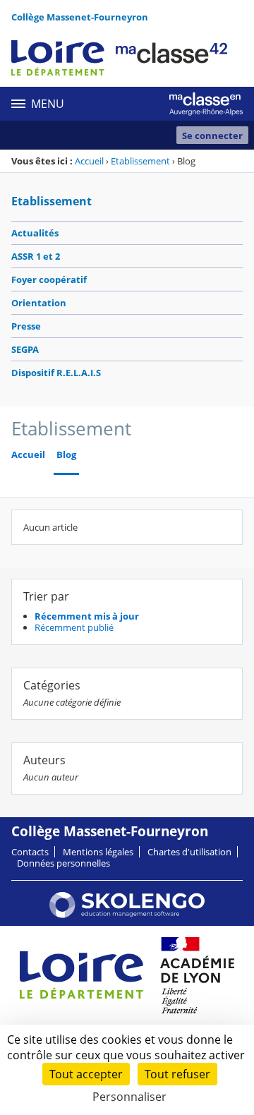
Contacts (30, 851)
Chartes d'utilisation (189, 851)
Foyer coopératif (49, 279)
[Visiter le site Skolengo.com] (127, 914)
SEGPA (25, 349)
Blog (66, 455)
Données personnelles (63, 863)
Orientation (38, 302)
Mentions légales (98, 851)
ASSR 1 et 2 (35, 256)
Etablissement (140, 161)
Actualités (35, 233)
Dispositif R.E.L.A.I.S (56, 372)
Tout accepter (86, 1074)
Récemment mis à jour (87, 616)
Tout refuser (177, 1074)
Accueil (89, 161)
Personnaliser (129, 1096)
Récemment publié (74, 627)
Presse (26, 326)
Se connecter (212, 135)
